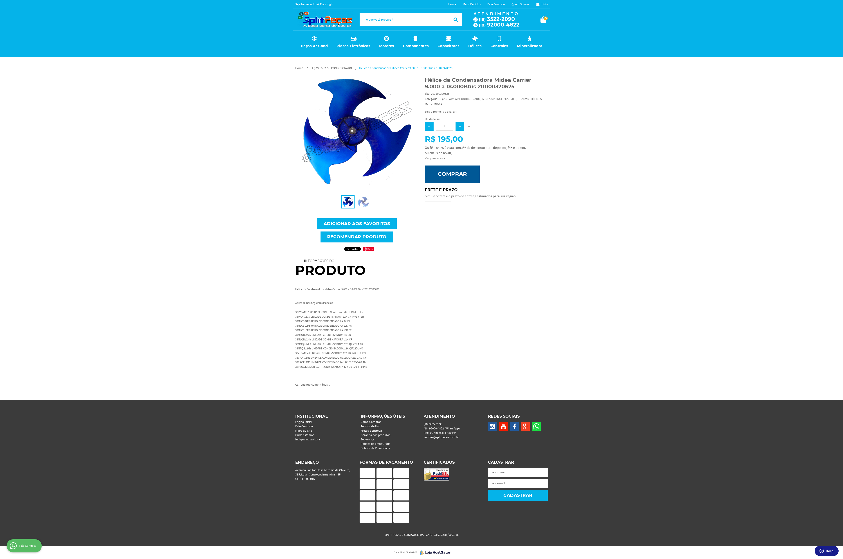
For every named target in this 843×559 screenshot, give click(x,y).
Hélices (475, 46)
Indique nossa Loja (307, 440)
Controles (499, 46)
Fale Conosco (496, 4)
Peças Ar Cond (314, 46)
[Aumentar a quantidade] (460, 126)
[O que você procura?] (455, 19)
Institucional (311, 416)
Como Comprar (371, 422)
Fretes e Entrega (371, 431)
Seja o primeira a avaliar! (441, 112)
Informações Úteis (383, 416)
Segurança (367, 440)
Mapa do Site (303, 431)
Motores (386, 46)
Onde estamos (304, 435)
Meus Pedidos (472, 4)
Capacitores (448, 46)
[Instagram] (492, 426)
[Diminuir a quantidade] (429, 126)
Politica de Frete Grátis (375, 444)
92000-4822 (499, 25)
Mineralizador (529, 46)
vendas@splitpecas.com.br (441, 437)
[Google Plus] (525, 426)
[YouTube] (503, 426)
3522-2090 (497, 19)
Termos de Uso (370, 426)
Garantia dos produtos (375, 435)
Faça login (326, 4)
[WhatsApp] (536, 426)
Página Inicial (303, 422)
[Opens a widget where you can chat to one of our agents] (826, 551)
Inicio (544, 4)
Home (452, 4)
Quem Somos (520, 4)
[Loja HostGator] (433, 552)
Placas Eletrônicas (353, 46)
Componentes (416, 46)
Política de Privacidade (375, 448)
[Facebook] (514, 426)
